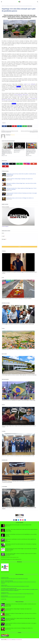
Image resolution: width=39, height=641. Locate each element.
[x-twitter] (12, 164)
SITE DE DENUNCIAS (18, 639)
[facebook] (5, 164)
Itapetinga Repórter (4, 595)
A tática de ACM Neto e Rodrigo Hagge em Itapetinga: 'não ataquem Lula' (19, 178)
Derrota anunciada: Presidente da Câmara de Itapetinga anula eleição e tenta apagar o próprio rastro (21, 194)
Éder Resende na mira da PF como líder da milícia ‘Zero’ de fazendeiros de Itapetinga (20, 544)
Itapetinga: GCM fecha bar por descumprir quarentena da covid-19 (13, 596)
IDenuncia (13, 134)
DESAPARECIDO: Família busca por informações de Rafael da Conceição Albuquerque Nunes (17, 593)
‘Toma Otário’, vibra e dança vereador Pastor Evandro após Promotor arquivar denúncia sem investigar (21, 530)
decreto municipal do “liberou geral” (21, 94)
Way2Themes (9, 639)
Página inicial (4, 5)
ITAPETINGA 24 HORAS (5, 577)
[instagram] (26, 164)
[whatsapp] (19, 164)
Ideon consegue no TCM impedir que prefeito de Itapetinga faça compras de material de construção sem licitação (7, 152)
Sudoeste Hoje (3, 599)
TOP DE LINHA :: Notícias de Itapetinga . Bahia (9, 588)
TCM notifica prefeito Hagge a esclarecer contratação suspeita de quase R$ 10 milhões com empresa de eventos (20, 554)
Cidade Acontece (4, 585)
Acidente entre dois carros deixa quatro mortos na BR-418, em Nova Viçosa (14, 578)
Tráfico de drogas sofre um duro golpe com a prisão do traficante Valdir (18, 524)
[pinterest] (5, 166)
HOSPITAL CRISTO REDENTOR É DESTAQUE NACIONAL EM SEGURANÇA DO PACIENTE (15, 586)
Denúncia (8, 5)
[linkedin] (25, 520)
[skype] (18, 520)
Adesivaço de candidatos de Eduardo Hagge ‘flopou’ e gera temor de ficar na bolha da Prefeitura (21, 184)
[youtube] (33, 164)
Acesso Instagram (5, 226)
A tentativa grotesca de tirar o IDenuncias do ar (19, 150)
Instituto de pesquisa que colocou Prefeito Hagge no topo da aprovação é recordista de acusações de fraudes (21, 549)
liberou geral (16, 88)
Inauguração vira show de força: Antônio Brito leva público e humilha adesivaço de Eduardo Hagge (21, 174)
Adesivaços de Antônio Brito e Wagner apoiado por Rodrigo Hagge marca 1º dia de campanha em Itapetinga (21, 189)
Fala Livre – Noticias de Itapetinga (7, 580)
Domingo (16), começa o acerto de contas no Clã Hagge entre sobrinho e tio (20, 197)
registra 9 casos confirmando (30, 84)
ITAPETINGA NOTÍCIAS (4, 592)
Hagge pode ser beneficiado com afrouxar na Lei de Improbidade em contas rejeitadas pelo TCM (21, 535)
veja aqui (20, 95)
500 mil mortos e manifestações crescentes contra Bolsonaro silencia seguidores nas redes (20, 540)
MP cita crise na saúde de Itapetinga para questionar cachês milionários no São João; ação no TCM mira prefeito (31, 152)
